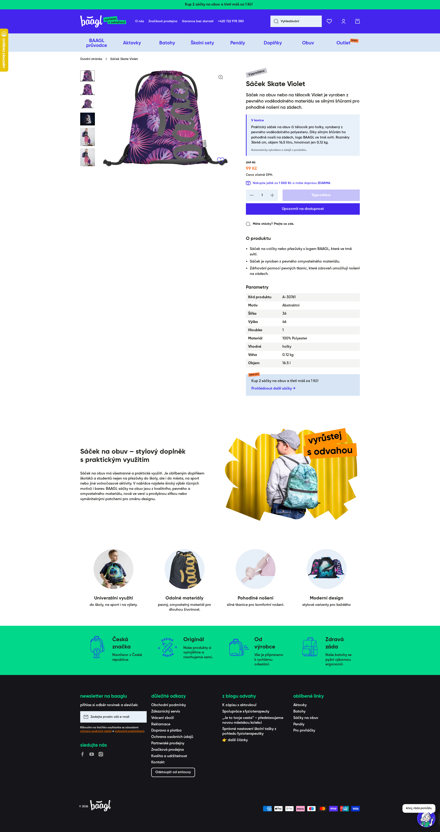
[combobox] (296, 21)
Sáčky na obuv (305, 718)
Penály (298, 724)
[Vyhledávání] (274, 21)
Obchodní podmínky (168, 705)
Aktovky (300, 705)
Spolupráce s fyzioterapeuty (245, 711)
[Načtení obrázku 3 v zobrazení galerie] (87, 104)
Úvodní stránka (91, 59)
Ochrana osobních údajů (172, 737)
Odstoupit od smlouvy (173, 772)
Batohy (299, 711)
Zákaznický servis (165, 711)
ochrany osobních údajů (96, 731)
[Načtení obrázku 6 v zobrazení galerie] (87, 157)
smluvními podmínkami (129, 731)
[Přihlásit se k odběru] (141, 717)
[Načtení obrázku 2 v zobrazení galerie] (87, 89)
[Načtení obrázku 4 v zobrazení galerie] (87, 119)
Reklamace (160, 724)
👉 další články (235, 740)
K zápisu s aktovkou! (239, 705)
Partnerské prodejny (167, 743)
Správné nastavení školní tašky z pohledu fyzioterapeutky (249, 731)
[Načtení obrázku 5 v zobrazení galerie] (87, 137)
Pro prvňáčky (304, 730)
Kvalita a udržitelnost (169, 756)
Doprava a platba (166, 730)
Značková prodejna (167, 750)
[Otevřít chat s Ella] (426, 818)
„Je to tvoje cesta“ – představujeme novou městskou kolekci (252, 720)
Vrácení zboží (162, 718)
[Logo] (103, 21)
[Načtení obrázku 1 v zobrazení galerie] (87, 75)
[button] (357, 21)
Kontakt (158, 762)
